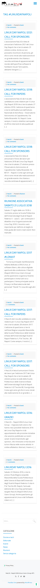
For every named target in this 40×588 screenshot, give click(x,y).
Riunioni (22, 194)
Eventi (22, 25)
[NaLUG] (12, 4)
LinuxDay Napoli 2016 (17, 467)
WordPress (28, 582)
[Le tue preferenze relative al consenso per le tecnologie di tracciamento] (36, 584)
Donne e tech (8, 537)
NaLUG (9, 25)
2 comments (11, 305)
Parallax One (12, 582)
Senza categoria (9, 553)
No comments (11, 27)
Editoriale (7, 540)
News (5, 547)
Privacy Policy (9, 565)
